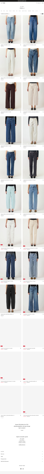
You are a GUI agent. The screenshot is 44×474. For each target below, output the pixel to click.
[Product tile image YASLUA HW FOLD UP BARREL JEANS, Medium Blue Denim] (33, 29)
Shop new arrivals (22, 0)
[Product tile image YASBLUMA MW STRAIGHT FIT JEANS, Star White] (10, 233)
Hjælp (2, 456)
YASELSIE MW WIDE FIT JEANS (6, 146)
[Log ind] (39, 3)
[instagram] (23, 468)
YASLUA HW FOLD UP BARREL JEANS (29, 44)
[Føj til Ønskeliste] (20, 45)
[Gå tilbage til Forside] (3, 3)
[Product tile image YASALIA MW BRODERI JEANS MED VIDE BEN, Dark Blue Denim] (33, 400)
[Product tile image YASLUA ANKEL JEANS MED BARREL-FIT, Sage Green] (33, 366)
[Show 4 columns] (41, 13)
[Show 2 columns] (42, 13)
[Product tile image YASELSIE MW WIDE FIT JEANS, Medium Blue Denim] (10, 130)
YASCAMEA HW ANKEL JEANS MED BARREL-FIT (31, 77)
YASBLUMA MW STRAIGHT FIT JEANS (7, 248)
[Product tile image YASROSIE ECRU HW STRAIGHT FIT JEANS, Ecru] (33, 233)
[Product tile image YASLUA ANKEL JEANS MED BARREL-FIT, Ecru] (10, 62)
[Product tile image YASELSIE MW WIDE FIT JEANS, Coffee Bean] (10, 96)
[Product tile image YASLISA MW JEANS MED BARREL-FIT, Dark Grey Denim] (10, 299)
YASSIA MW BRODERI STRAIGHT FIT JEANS (8, 381)
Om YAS (2, 451)
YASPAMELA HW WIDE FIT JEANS (28, 314)
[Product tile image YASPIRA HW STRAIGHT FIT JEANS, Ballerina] (10, 333)
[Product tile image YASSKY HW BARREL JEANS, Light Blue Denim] (10, 29)
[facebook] (21, 468)
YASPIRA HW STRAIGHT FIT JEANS (6, 348)
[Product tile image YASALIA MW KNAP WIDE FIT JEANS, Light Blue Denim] (33, 266)
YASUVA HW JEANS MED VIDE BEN (29, 348)
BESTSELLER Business (5, 461)
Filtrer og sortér (4, 13)
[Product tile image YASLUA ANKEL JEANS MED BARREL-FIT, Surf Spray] (10, 198)
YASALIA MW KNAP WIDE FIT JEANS (29, 281)
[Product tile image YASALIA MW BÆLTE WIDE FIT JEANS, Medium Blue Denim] (10, 266)
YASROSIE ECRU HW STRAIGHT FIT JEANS (30, 248)
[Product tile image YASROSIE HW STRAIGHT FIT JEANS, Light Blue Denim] (33, 198)
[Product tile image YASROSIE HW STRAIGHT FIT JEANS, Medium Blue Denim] (10, 164)
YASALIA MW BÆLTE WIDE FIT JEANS (7, 281)
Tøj (20, 6)
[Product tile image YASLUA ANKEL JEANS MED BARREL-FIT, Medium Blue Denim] (10, 400)
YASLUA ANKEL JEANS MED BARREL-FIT (7, 77)
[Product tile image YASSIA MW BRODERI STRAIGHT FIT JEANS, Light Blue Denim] (10, 366)
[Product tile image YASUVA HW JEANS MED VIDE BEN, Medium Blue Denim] (33, 333)
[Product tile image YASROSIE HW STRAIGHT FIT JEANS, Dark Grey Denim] (33, 164)
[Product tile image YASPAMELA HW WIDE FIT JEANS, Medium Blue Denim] (33, 299)
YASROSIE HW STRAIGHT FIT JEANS (7, 180)
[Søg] (37, 3)
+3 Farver (2, 80)
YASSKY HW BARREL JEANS (5, 44)
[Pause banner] (42, 1)
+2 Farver (2, 182)
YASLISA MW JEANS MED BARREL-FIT (29, 146)
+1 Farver (24, 80)
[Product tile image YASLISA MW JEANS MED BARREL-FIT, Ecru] (33, 130)
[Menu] (1, 3)
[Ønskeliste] (41, 3)
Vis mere (22, 430)
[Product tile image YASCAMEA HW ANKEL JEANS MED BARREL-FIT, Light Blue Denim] (33, 62)
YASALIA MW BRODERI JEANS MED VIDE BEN (31, 415)
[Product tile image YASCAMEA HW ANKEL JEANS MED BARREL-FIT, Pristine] (33, 96)
